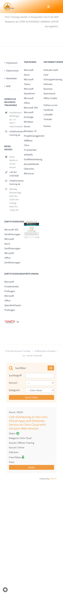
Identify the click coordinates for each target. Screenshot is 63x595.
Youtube (48, 119)
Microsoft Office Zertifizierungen (11, 258)
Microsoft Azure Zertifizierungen (11, 243)
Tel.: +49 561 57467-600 (32, 355)
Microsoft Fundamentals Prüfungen (11, 286)
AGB (8, 86)
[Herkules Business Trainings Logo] (9, 3)
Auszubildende (31, 164)
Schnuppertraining (53, 79)
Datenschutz (12, 70)
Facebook (49, 109)
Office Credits (50, 98)
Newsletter (11, 78)
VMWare (28, 140)
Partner (47, 126)
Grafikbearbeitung (33, 159)
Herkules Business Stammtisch (49, 89)
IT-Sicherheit (30, 149)
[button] (5, 589)
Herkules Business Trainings (18, 351)
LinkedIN (48, 114)
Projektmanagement (34, 135)
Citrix (26, 145)
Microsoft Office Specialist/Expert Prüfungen (11, 302)
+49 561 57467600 (14, 174)
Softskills (28, 154)
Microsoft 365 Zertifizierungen (11, 232)
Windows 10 (30, 131)
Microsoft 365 (31, 107)
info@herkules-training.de (14, 133)
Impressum (12, 62)
